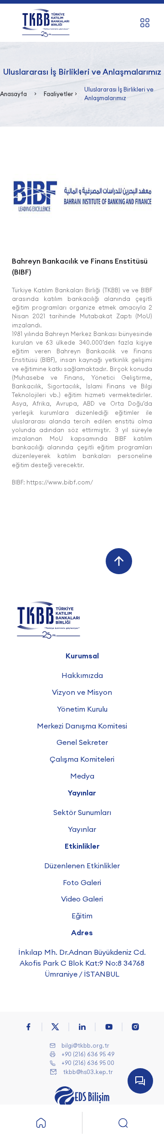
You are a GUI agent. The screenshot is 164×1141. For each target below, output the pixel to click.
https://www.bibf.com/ (59, 482)
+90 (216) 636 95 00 (88, 1062)
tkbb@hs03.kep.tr (88, 1071)
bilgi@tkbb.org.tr (85, 1045)
